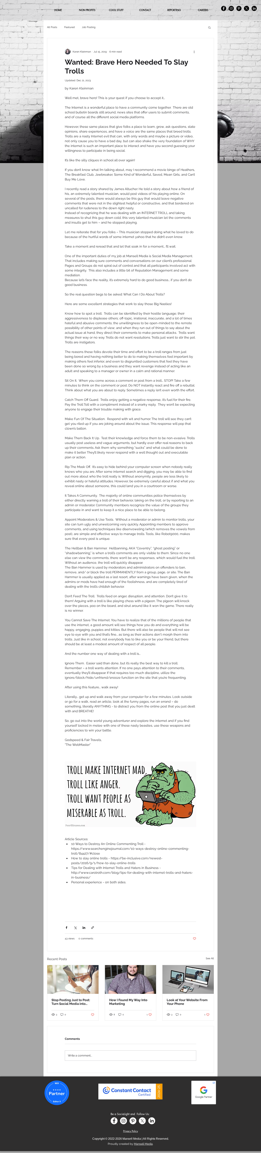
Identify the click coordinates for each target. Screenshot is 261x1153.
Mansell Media (143, 1144)
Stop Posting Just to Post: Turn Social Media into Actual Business (70, 1002)
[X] (142, 1120)
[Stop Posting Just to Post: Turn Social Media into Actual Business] (73, 979)
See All (210, 958)
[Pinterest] (132, 1120)
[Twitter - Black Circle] (246, 8)
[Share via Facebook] (66, 927)
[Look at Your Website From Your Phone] (188, 979)
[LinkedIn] (151, 1120)
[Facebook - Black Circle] (223, 8)
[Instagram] (123, 1120)
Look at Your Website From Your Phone (187, 1002)
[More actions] (194, 52)
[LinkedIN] (254, 8)
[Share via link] (92, 927)
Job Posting (89, 27)
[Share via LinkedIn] (84, 927)
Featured (69, 27)
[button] (116, 10)
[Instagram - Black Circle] (231, 8)
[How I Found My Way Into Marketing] (130, 979)
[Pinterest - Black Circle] (238, 8)
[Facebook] (114, 1120)
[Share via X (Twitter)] (75, 927)
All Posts (52, 27)
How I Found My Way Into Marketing (128, 1002)
